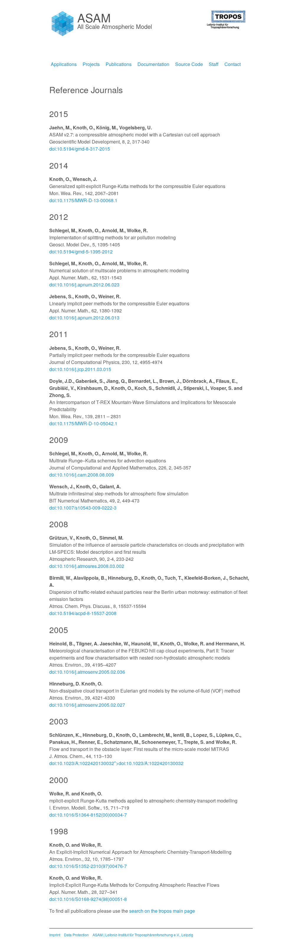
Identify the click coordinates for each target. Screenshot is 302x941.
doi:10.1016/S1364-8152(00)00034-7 (88, 814)
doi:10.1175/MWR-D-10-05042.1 (83, 423)
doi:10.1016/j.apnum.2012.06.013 (84, 317)
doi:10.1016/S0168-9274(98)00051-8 (88, 899)
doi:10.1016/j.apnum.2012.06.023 (84, 284)
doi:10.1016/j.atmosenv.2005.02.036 (87, 671)
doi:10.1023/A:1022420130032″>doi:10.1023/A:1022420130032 (116, 763)
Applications (64, 64)
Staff (214, 64)
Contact (232, 64)
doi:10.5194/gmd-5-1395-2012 (81, 251)
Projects (91, 64)
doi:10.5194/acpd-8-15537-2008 (82, 613)
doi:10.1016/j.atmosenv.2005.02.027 (87, 704)
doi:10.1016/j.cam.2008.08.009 (81, 474)
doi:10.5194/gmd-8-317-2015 (79, 148)
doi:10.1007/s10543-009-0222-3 (82, 507)
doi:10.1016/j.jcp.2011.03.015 (80, 369)
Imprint (54, 934)
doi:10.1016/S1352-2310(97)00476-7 (88, 866)
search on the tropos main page (162, 910)
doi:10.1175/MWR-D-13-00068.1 (83, 200)
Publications (119, 64)
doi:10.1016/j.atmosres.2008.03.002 (86, 566)
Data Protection (76, 934)
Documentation (153, 64)
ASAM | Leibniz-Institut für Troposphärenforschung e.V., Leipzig (143, 934)
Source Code (189, 64)
